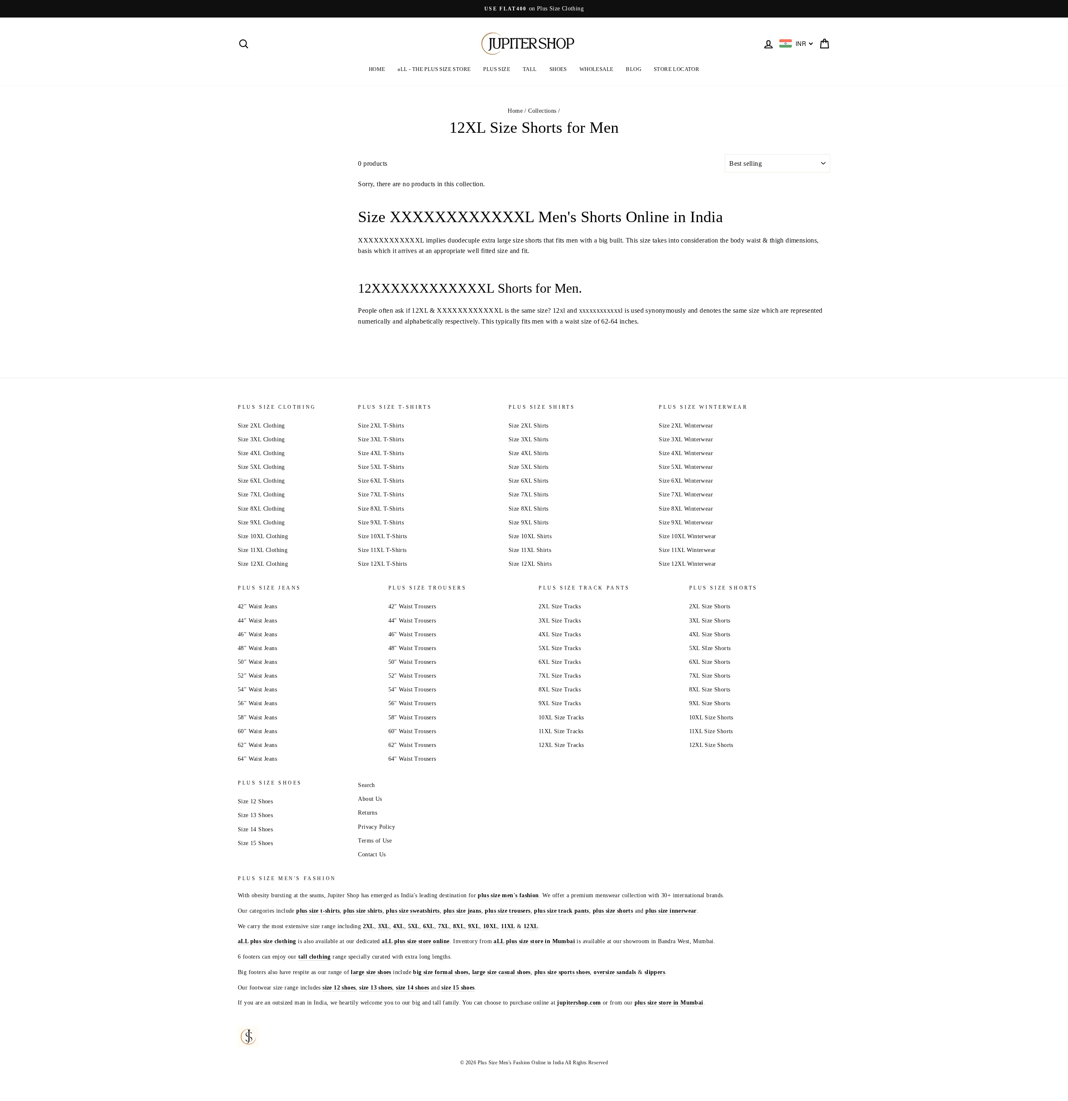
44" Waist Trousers (412, 621)
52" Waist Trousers (412, 676)
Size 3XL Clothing (261, 439)
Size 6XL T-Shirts (381, 481)
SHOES (558, 69)
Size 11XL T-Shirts (382, 550)
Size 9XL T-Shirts (381, 522)
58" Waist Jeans (257, 717)
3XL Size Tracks (560, 621)
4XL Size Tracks (560, 634)
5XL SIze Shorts (710, 648)
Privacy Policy (376, 827)
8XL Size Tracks (560, 689)
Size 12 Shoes (255, 801)
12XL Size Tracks (561, 745)
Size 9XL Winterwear (686, 522)
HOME (377, 69)
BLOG (633, 69)
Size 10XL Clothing (263, 536)
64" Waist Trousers (412, 759)
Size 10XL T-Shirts (382, 536)
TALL (530, 69)
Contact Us (371, 854)
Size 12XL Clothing (263, 564)
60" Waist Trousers (412, 731)
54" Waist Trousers (412, 689)
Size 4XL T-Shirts (381, 453)
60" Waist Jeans (257, 731)
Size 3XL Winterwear (686, 439)
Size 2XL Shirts (529, 426)
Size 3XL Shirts (529, 439)
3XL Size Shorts (709, 621)
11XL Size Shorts (711, 731)
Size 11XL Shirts (530, 550)
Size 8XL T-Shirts (381, 509)
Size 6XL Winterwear (686, 481)
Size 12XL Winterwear (687, 564)
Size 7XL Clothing (261, 494)
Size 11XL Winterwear (687, 550)
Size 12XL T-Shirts (382, 564)
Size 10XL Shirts (530, 536)
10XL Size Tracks (561, 717)
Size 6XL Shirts (529, 481)
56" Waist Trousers (412, 703)
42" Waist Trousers (412, 606)
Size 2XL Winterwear (686, 426)
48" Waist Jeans (257, 648)
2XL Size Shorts (709, 606)
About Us (370, 799)
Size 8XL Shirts (529, 509)
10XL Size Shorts (711, 717)
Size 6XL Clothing (261, 481)
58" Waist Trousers (412, 717)
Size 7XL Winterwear (686, 494)
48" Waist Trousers (412, 648)
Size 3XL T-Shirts (381, 439)
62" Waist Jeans (257, 745)
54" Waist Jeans (257, 689)
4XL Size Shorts (709, 634)
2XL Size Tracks (560, 606)
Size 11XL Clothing (262, 550)
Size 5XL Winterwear (686, 467)
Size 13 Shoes (255, 815)
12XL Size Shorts (711, 745)
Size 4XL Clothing (261, 453)
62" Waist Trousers (412, 745)
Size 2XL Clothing (261, 426)
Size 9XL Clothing (261, 522)
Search (366, 785)
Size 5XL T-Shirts (381, 467)
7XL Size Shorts (709, 676)
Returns (367, 813)
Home (515, 111)
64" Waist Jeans (257, 759)
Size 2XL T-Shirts (381, 426)
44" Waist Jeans (257, 621)
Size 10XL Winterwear (687, 536)
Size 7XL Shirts (529, 494)
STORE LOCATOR (676, 69)
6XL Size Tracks (560, 662)
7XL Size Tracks (560, 676)
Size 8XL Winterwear (686, 509)
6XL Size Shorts (709, 662)
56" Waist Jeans (257, 703)
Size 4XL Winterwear (686, 453)
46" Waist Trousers (412, 634)
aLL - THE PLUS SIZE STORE (434, 69)
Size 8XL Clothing (261, 509)
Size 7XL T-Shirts (381, 494)
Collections (542, 111)
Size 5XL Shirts (529, 467)
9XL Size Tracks (560, 703)
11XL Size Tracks (561, 731)
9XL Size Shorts (709, 703)
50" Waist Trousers (412, 662)
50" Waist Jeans (257, 662)
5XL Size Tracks (560, 648)
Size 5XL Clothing (261, 467)
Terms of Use (375, 841)
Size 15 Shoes (255, 843)
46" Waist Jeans (257, 634)
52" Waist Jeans (257, 676)
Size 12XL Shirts (530, 564)
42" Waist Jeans (257, 606)
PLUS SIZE (496, 69)
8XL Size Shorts (709, 689)
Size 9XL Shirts (529, 522)
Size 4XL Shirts (529, 453)
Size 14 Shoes (255, 829)
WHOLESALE (596, 69)
